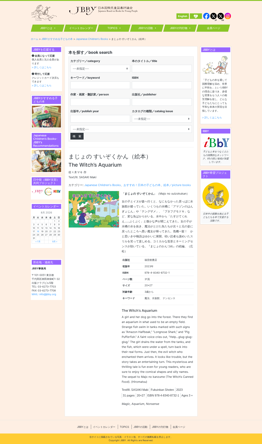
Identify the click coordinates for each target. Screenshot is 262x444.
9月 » (54, 241)
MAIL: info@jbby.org (44, 294)
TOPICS (112, 28)
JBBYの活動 (145, 28)
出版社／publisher (144, 94)
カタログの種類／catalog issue (152, 111)
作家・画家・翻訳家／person (89, 94)
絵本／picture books (177, 185)
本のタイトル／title (144, 61)
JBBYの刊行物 (178, 28)
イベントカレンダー (81, 28)
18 (38, 231)
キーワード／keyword (85, 77)
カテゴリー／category (85, 61)
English (182, 16)
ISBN (135, 77)
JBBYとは (46, 28)
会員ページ (213, 28)
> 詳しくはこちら (42, 67)
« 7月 (37, 241)
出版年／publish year (84, 111)
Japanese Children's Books (102, 185)
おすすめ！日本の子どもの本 (142, 185)
